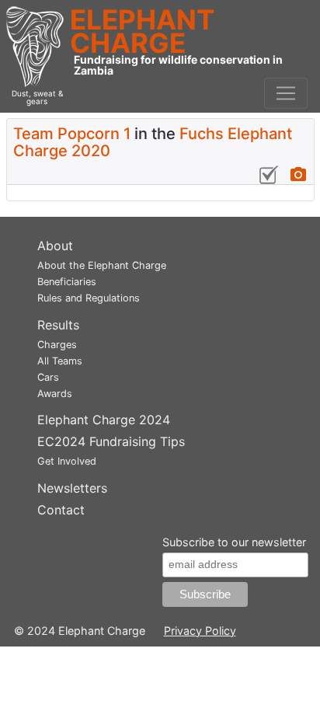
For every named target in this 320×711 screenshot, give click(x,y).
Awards (54, 393)
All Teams (59, 361)
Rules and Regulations (88, 298)
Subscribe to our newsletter (234, 542)
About (55, 245)
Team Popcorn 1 (71, 133)
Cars (48, 377)
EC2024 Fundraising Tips (111, 441)
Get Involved (66, 461)
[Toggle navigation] (286, 93)
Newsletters (72, 488)
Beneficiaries (66, 282)
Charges (57, 344)
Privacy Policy (200, 630)
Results (58, 325)
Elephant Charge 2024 (103, 419)
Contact (61, 510)
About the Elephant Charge (101, 265)
